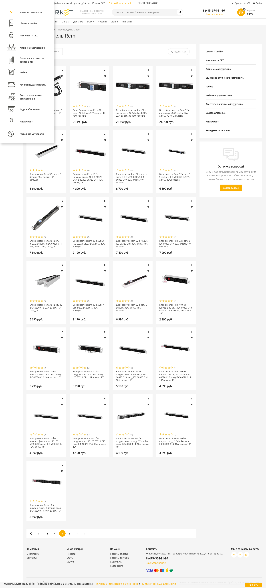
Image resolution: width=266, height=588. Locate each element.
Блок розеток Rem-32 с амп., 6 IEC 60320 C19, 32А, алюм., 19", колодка (89, 243)
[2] (77, 106)
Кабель (209, 86)
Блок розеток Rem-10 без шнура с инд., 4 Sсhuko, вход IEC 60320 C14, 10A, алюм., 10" (88, 374)
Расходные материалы (218, 130)
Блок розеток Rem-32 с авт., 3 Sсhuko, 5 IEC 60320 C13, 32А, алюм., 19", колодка (174, 177)
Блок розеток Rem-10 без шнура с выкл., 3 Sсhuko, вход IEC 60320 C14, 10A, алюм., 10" (45, 374)
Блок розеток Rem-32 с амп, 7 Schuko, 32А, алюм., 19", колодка (88, 307)
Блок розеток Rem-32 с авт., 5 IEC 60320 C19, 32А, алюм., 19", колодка (175, 243)
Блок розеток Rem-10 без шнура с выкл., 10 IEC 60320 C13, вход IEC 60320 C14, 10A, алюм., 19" (88, 178)
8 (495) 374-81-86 (214, 10)
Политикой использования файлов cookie (116, 583)
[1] (74, 106)
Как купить (116, 561)
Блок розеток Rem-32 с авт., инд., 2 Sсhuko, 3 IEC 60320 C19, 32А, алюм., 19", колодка (46, 243)
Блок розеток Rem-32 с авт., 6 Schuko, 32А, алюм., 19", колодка (131, 307)
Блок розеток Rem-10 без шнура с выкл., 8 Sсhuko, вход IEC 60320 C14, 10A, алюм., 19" (45, 508)
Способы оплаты (119, 553)
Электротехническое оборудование (224, 104)
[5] (85, 106)
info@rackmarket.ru (122, 3)
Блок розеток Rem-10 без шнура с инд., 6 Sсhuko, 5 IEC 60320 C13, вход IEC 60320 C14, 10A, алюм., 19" (132, 375)
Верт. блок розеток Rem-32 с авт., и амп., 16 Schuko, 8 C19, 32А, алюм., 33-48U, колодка (131, 113)
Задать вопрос (231, 187)
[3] (79, 106)
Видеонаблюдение (216, 112)
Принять (253, 584)
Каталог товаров (31, 12)
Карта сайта (116, 565)
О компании (32, 553)
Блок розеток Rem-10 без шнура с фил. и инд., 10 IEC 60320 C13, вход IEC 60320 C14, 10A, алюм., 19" (46, 442)
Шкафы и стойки (214, 51)
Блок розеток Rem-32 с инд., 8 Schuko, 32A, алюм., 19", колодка (45, 177)
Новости (102, 21)
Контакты (127, 21)
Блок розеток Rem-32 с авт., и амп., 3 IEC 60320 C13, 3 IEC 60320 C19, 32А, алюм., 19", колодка (131, 178)
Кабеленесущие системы (219, 95)
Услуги (90, 21)
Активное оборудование (218, 69)
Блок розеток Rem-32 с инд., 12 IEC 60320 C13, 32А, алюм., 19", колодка (46, 307)
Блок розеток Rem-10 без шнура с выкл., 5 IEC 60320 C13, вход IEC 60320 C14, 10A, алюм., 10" (175, 309)
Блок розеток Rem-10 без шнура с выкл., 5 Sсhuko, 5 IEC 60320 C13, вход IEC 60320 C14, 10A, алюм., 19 (175, 375)
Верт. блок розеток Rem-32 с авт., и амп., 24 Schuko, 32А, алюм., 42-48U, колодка (174, 113)
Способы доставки (119, 557)
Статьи (114, 21)
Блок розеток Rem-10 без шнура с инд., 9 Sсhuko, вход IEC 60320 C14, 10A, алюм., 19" (175, 441)
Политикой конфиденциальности (158, 583)
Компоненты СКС (215, 60)
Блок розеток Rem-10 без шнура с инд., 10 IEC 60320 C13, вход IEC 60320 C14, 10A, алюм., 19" (89, 442)
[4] (82, 106)
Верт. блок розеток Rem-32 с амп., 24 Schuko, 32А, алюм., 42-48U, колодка (89, 113)
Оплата (66, 21)
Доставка (78, 21)
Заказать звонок (214, 14)
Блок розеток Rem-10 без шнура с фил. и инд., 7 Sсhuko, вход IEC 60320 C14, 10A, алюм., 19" (132, 442)
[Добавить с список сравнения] (61, 70)
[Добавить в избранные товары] (61, 76)
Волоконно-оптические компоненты (225, 77)
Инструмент (212, 121)
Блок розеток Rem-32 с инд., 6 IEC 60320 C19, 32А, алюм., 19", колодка (132, 243)
